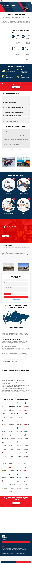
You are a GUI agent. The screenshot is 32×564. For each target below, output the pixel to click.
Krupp (12, 456)
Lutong (12, 463)
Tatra (4, 481)
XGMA (27, 484)
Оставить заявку (15, 87)
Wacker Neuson (13, 484)
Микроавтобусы (8, 548)
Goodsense (20, 438)
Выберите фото (7, 293)
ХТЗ (12, 417)
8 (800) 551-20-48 (5, 539)
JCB (27, 449)
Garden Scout (6, 438)
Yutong (27, 488)
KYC (27, 456)
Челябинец (20, 417)
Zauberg (5, 491)
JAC (19, 449)
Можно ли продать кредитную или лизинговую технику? (14, 104)
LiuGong (20, 459)
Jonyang (12, 452)
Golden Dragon (13, 438)
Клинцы (5, 410)
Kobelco (20, 452)
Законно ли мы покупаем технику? (10, 110)
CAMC (5, 424)
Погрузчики (17, 550)
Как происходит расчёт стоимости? (10, 102)
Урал (4, 417)
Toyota (27, 481)
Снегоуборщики (23, 549)
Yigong (20, 488)
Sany (27, 470)
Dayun (12, 431)
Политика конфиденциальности (20, 553)
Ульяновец (28, 413)
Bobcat (27, 420)
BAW (12, 420)
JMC (4, 452)
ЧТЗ (4, 420)
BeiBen (20, 420)
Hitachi (5, 445)
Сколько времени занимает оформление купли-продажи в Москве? (14, 118)
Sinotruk (12, 477)
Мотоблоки (8, 550)
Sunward (27, 477)
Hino (27, 442)
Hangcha (5, 442)
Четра (27, 417)
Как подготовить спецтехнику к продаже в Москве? (13, 107)
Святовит (20, 413)
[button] (10, 149)
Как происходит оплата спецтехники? (10, 121)
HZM (27, 445)
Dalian (5, 431)
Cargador (12, 424)
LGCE (4, 459)
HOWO (12, 445)
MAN (19, 463)
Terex (12, 481)
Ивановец (13, 406)
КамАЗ (20, 406)
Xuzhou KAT (5, 488)
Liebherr (12, 459)
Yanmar (12, 488)
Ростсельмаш (13, 413)
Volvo (5, 484)
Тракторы (12, 550)
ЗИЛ (4, 406)
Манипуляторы (14, 548)
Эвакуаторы (4, 549)
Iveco (12, 449)
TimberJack (20, 481)
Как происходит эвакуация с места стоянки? (12, 115)
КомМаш (12, 410)
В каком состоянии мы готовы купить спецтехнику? (13, 112)
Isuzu (5, 449)
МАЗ (27, 410)
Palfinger (5, 470)
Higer (19, 442)
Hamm (27, 438)
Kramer (5, 456)
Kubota (20, 456)
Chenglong (28, 424)
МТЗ (4, 413)
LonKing (27, 459)
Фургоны (24, 548)
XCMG (20, 484)
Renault (12, 470)
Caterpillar (20, 424)
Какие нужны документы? (8, 99)
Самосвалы (20, 548)
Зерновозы (4, 553)
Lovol (5, 463)
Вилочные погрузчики (23, 550)
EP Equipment (6, 435)
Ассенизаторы (9, 553)
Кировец (27, 406)
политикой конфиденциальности (16, 299)
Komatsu (27, 452)
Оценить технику (15, 296)
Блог (13, 553)
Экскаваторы (9, 549)
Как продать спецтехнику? (8, 97)
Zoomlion (12, 491)
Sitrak (20, 477)
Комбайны (3, 550)
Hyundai (20, 445)
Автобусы (3, 548)
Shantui (5, 477)
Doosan (27, 431)
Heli (12, 442)
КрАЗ (20, 410)
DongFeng (20, 431)
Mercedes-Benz (28, 463)
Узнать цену (5, 236)
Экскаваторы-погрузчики (16, 549)
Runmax (20, 470)
